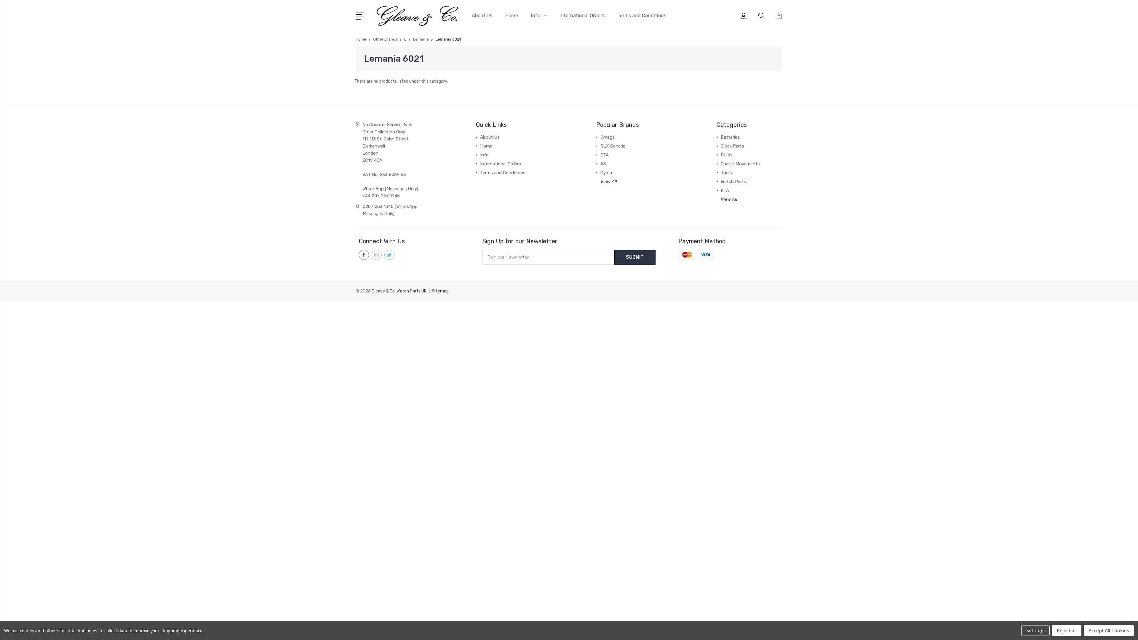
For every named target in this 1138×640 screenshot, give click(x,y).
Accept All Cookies (1109, 630)
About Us (482, 15)
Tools (726, 172)
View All (608, 181)
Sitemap (440, 291)
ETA (604, 155)
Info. (536, 15)
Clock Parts (732, 146)
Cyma (606, 172)
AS (603, 164)
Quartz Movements (740, 164)
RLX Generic (612, 146)
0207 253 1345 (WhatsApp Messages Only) (390, 210)
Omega (607, 137)
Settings (1035, 630)
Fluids (727, 155)
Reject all (1067, 630)
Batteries (730, 137)
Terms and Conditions (642, 15)
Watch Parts (733, 181)
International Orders (582, 15)
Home (511, 15)
